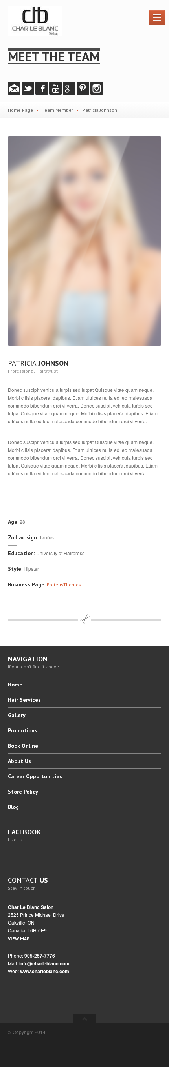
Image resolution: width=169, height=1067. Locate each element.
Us (19, 761)
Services (24, 699)
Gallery (17, 715)
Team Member (57, 110)
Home (15, 685)
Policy (23, 791)
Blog (13, 806)
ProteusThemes (64, 585)
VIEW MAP (18, 938)
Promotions (22, 730)
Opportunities (35, 776)
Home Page (20, 110)
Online (23, 745)
